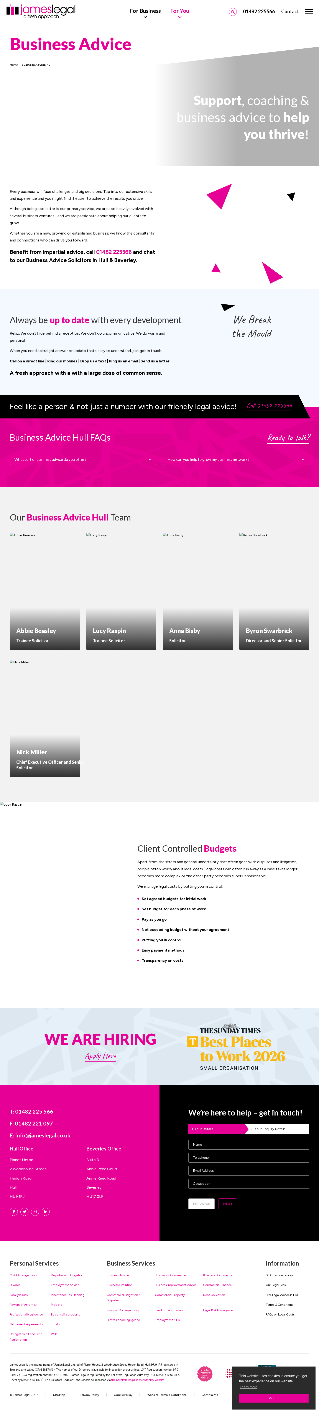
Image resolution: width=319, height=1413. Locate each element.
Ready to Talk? (288, 437)
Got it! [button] (274, 1398)
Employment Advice (65, 1285)
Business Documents (217, 1275)
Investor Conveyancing (123, 1310)
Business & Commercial (171, 1275)
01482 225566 (259, 11)
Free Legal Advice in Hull (282, 1295)
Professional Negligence (26, 1314)
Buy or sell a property (65, 1314)
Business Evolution (120, 1285)
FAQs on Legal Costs (280, 1314)
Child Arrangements (24, 1275)
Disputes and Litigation (67, 1275)
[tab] (218, 1129)
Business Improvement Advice (175, 1285)
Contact (290, 11)
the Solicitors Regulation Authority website (137, 1380)
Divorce (15, 1285)
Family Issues (19, 1295)
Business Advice (118, 1275)
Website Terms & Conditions (167, 1395)
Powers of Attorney (23, 1305)
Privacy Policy (90, 1395)
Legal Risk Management (219, 1310)
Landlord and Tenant (169, 1310)
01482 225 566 (34, 1111)
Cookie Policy (123, 1395)
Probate (56, 1305)
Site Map (59, 1395)
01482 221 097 (34, 1123)
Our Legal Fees (276, 1285)
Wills (54, 1334)
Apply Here (100, 1055)
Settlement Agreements (26, 1324)
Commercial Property (170, 1295)
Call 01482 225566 (269, 405)
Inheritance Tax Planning (67, 1295)
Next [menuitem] (227, 1204)
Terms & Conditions (279, 1305)
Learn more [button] (248, 1387)
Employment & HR (167, 1320)
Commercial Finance (217, 1285)
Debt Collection (214, 1295)
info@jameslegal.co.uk (42, 1135)
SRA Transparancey (279, 1275)
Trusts (55, 1324)
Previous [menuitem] (201, 1204)
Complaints (210, 1395)
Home (14, 65)
